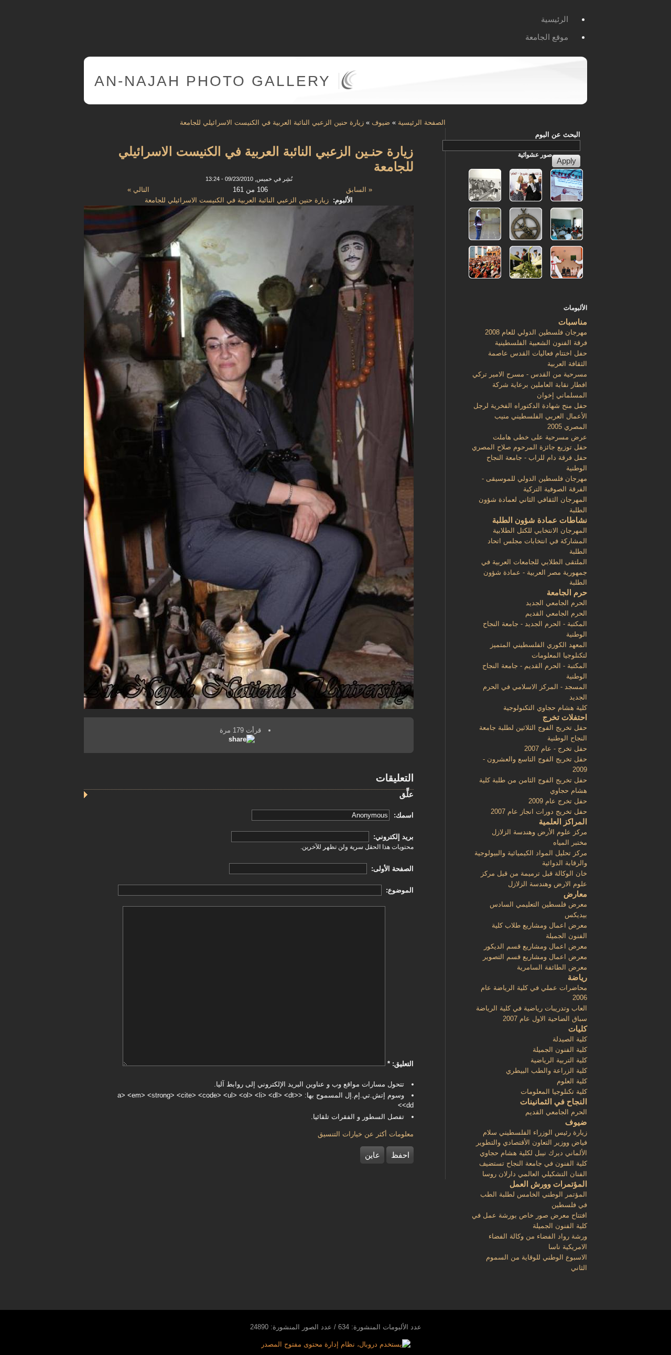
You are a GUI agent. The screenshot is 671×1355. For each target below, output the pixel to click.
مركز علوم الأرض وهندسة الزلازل (539, 832)
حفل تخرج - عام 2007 (555, 748)
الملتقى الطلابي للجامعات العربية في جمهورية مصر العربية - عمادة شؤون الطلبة (534, 572)
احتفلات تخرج (565, 717)
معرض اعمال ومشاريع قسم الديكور (535, 946)
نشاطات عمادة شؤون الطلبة (539, 519)
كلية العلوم (572, 1081)
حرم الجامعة (567, 592)
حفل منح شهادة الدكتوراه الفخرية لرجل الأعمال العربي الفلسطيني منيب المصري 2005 (530, 416)
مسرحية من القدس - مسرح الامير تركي (529, 374)
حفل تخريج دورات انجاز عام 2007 (539, 811)
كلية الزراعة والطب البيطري (546, 1070)
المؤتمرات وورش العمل (548, 1183)
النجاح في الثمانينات (553, 1101)
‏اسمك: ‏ (403, 815)
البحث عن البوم (557, 134)
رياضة (577, 977)
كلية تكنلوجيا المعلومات (554, 1091)
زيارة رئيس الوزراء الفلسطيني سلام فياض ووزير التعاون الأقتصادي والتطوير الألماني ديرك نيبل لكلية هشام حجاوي (531, 1142)
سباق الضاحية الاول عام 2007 (545, 1019)
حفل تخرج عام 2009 (557, 801)
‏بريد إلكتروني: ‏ (392, 837)
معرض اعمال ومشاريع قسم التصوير (535, 957)
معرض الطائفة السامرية (552, 967)
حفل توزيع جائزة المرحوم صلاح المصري (529, 447)
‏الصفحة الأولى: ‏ (391, 869)
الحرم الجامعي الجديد (556, 603)
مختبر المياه (570, 842)
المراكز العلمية (563, 821)
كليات (577, 1028)
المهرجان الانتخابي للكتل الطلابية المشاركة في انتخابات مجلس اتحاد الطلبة (537, 540)
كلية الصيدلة (570, 1039)
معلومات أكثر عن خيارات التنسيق (366, 1134)
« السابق (359, 189)
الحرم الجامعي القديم (556, 613)
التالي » (138, 189)
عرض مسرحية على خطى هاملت (540, 437)
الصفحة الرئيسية (422, 122)
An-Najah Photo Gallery (212, 81)
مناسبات (572, 321)
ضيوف (381, 122)
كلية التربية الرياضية (559, 1060)
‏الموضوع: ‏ (399, 890)
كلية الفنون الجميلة (560, 1049)
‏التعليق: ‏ (400, 1064)
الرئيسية (554, 19)
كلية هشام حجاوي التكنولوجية (545, 708)
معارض (575, 893)
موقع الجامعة (546, 37)
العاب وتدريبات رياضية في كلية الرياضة (531, 1008)
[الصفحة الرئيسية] (348, 87)
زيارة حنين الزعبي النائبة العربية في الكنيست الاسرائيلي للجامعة (272, 122)
